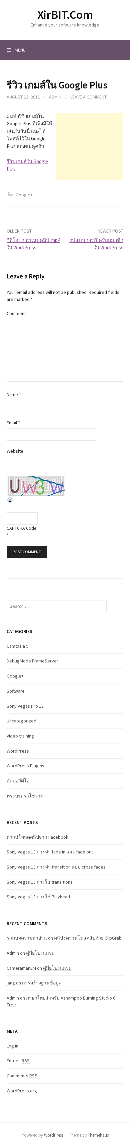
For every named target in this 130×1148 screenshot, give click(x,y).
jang (11, 983)
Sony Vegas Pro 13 (25, 706)
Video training (20, 736)
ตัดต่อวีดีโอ (18, 781)
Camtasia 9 (17, 646)
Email (13, 423)
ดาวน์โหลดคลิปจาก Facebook (37, 837)
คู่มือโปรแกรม (40, 953)
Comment (16, 313)
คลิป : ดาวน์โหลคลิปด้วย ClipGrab (88, 938)
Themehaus (98, 1135)
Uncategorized (21, 721)
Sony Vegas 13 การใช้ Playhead (38, 897)
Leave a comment (88, 97)
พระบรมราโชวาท (25, 796)
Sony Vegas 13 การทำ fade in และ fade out (50, 852)
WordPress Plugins (25, 766)
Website (15, 451)
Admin (55, 97)
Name (14, 394)
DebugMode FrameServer (32, 661)
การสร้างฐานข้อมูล (42, 983)
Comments (22, 1076)
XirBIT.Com (65, 14)
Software (16, 691)
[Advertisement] (89, 146)
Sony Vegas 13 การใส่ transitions (40, 882)
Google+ (24, 195)
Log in (12, 1046)
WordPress (18, 751)
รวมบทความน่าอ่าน (27, 938)
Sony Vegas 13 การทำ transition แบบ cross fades (56, 867)
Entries (18, 1061)
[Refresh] (10, 500)
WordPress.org (22, 1091)
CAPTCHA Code (22, 528)
